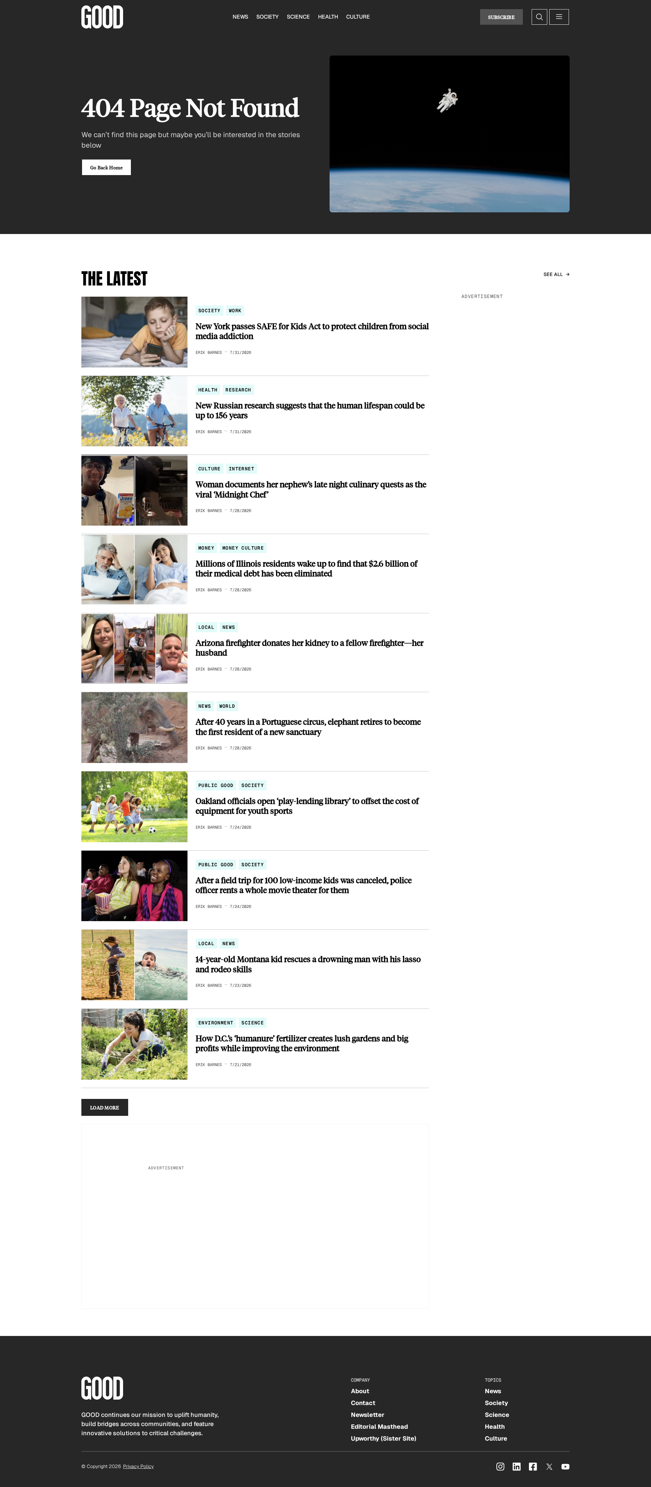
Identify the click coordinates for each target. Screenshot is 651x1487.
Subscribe (501, 17)
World (227, 706)
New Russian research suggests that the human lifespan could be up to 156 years (310, 410)
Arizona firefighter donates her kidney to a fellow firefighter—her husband (309, 648)
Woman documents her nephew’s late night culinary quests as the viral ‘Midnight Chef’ (311, 489)
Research (238, 390)
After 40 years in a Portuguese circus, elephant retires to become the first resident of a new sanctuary (308, 727)
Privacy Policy (138, 1466)
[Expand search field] (539, 17)
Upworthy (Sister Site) (383, 1438)
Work (235, 310)
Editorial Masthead (379, 1426)
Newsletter (367, 1415)
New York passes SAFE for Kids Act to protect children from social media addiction (312, 331)
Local (206, 627)
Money (206, 548)
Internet (241, 469)
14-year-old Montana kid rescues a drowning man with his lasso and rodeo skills (308, 964)
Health (328, 16)
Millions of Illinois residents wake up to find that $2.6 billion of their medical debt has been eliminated (306, 568)
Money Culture (243, 548)
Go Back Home (106, 167)
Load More (104, 1107)
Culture (358, 16)
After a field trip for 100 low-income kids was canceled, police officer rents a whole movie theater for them (304, 885)
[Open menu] (559, 17)
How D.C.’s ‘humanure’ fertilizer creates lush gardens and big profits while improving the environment (302, 1043)
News (240, 16)
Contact (363, 1403)
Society (267, 16)
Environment (215, 1023)
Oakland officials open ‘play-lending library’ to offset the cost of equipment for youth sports (307, 806)
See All (553, 274)
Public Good (215, 785)
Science (298, 16)
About (360, 1391)
